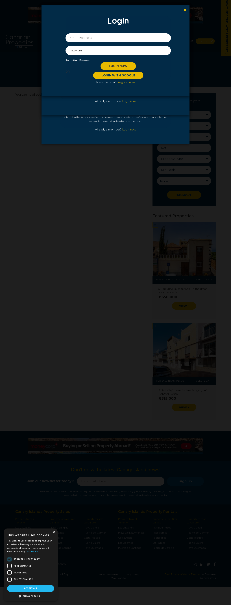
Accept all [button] (31, 588)
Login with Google (118, 75)
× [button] (53, 532)
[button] (30, 596)
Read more (32, 551)
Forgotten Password (78, 60)
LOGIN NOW (118, 66)
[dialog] (31, 564)
